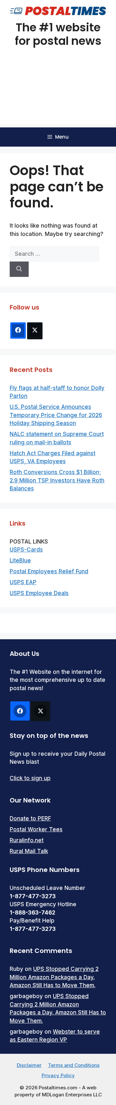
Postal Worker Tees (36, 829)
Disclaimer (29, 1065)
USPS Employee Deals (39, 593)
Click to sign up (30, 778)
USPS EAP (23, 582)
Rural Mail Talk (29, 851)
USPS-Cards (26, 549)
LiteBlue (20, 560)
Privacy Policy (58, 1075)
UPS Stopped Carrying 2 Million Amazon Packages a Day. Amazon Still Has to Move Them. (54, 977)
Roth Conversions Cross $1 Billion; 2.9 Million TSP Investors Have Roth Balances (57, 480)
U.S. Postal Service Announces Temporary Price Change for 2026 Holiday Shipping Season (56, 415)
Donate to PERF (30, 818)
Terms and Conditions (74, 1065)
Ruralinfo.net (27, 840)
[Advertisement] (58, 94)
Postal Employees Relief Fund (49, 571)
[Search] (19, 269)
